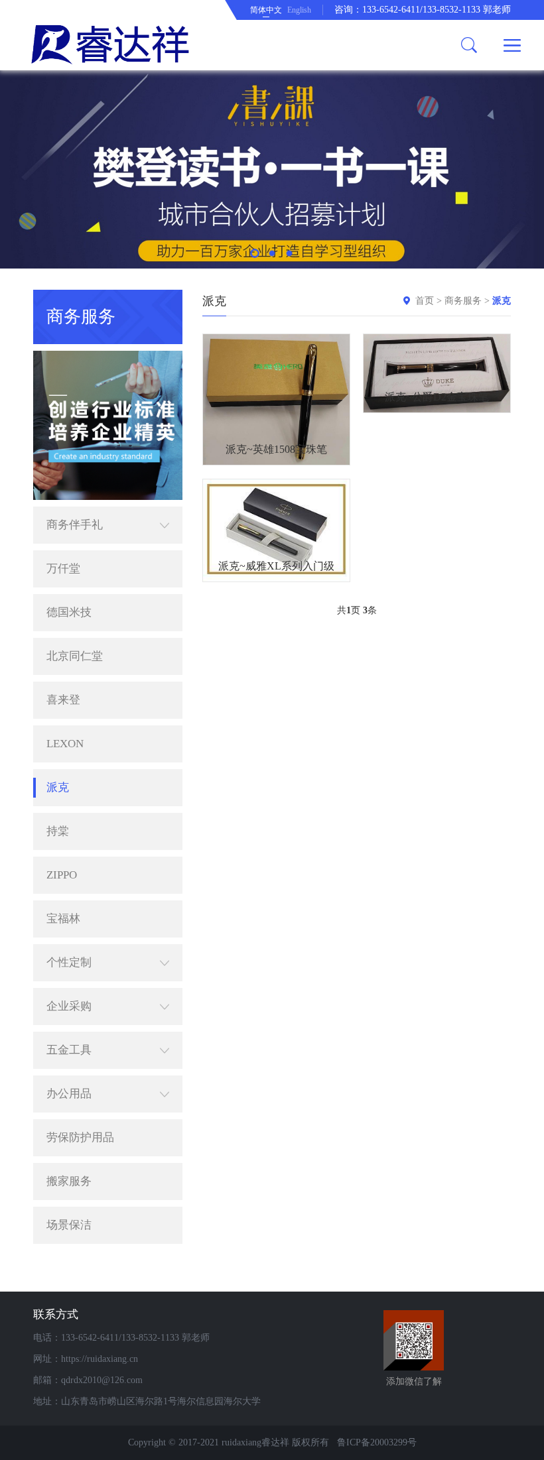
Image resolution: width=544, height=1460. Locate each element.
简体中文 (266, 10)
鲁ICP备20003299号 (377, 1442)
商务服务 (463, 301)
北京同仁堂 (74, 656)
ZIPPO (61, 875)
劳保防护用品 (80, 1137)
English (299, 10)
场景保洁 (69, 1225)
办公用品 (69, 1093)
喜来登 (63, 700)
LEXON (65, 743)
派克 (57, 787)
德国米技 (69, 612)
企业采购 (69, 1006)
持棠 (57, 831)
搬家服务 (69, 1181)
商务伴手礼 (74, 524)
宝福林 (63, 918)
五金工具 (69, 1050)
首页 (424, 301)
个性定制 (69, 962)
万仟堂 (63, 568)
